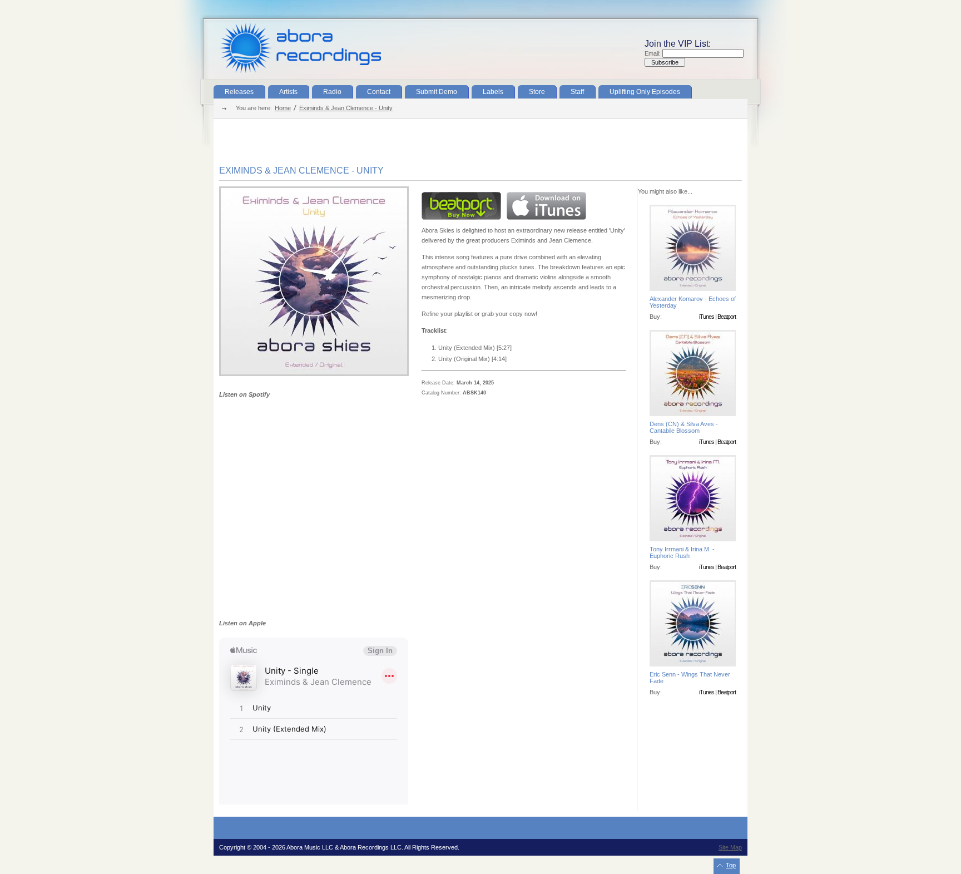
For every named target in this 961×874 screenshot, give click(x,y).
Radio (332, 92)
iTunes (706, 316)
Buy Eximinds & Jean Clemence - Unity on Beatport (461, 206)
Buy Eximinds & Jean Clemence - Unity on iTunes (546, 206)
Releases (239, 92)
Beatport (726, 316)
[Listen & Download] (314, 374)
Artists (288, 92)
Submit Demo (436, 92)
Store (537, 92)
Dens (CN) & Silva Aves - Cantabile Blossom (684, 427)
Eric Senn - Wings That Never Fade (690, 677)
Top (731, 865)
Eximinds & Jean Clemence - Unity (346, 108)
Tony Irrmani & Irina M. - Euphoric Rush (682, 552)
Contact (378, 92)
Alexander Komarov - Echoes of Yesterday (693, 302)
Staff (577, 92)
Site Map (730, 847)
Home (283, 108)
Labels (493, 92)
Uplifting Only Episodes (645, 92)
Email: (653, 53)
